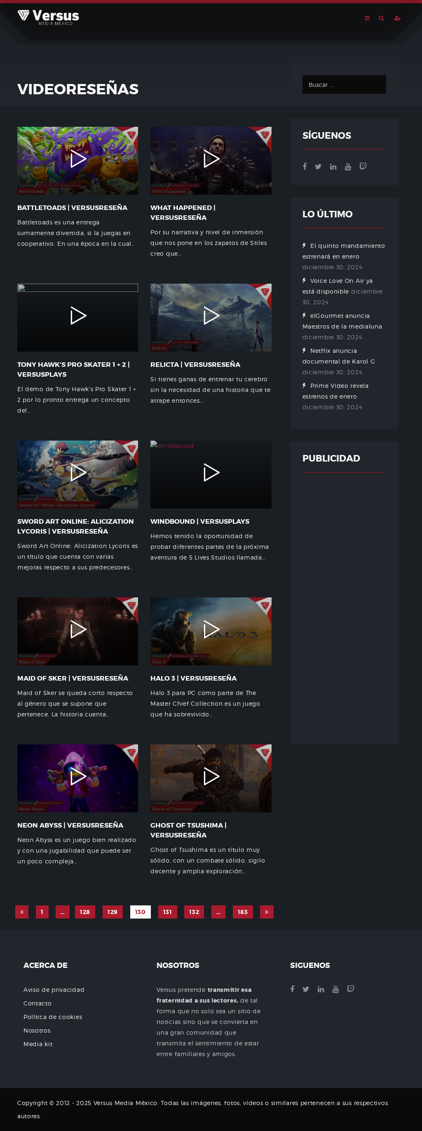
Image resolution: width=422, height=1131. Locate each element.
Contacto (37, 1003)
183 (243, 912)
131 (167, 912)
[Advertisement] (344, 608)
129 (113, 912)
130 (140, 912)
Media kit (37, 1043)
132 (194, 912)
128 (85, 912)
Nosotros (37, 1030)
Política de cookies (52, 1016)
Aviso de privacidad (53, 989)
